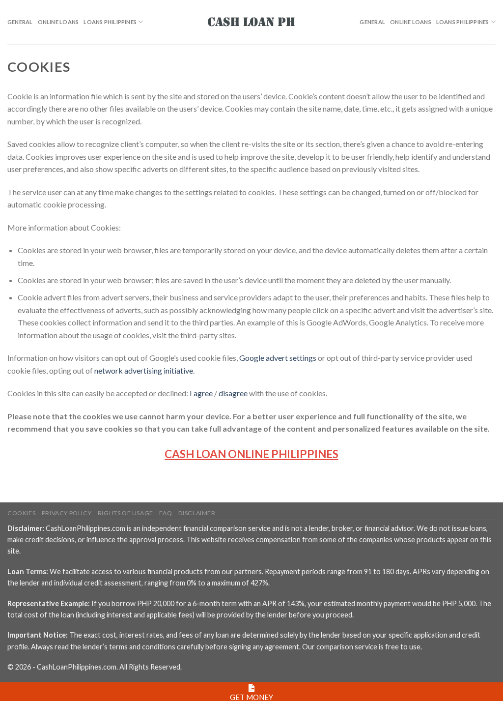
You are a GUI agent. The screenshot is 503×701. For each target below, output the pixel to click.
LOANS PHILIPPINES (110, 22)
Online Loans (58, 22)
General (20, 22)
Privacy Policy (67, 513)
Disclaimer (197, 513)
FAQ (165, 513)
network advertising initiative (143, 370)
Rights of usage (125, 513)
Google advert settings (277, 357)
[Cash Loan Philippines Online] (251, 22)
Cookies (21, 513)
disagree (233, 393)
